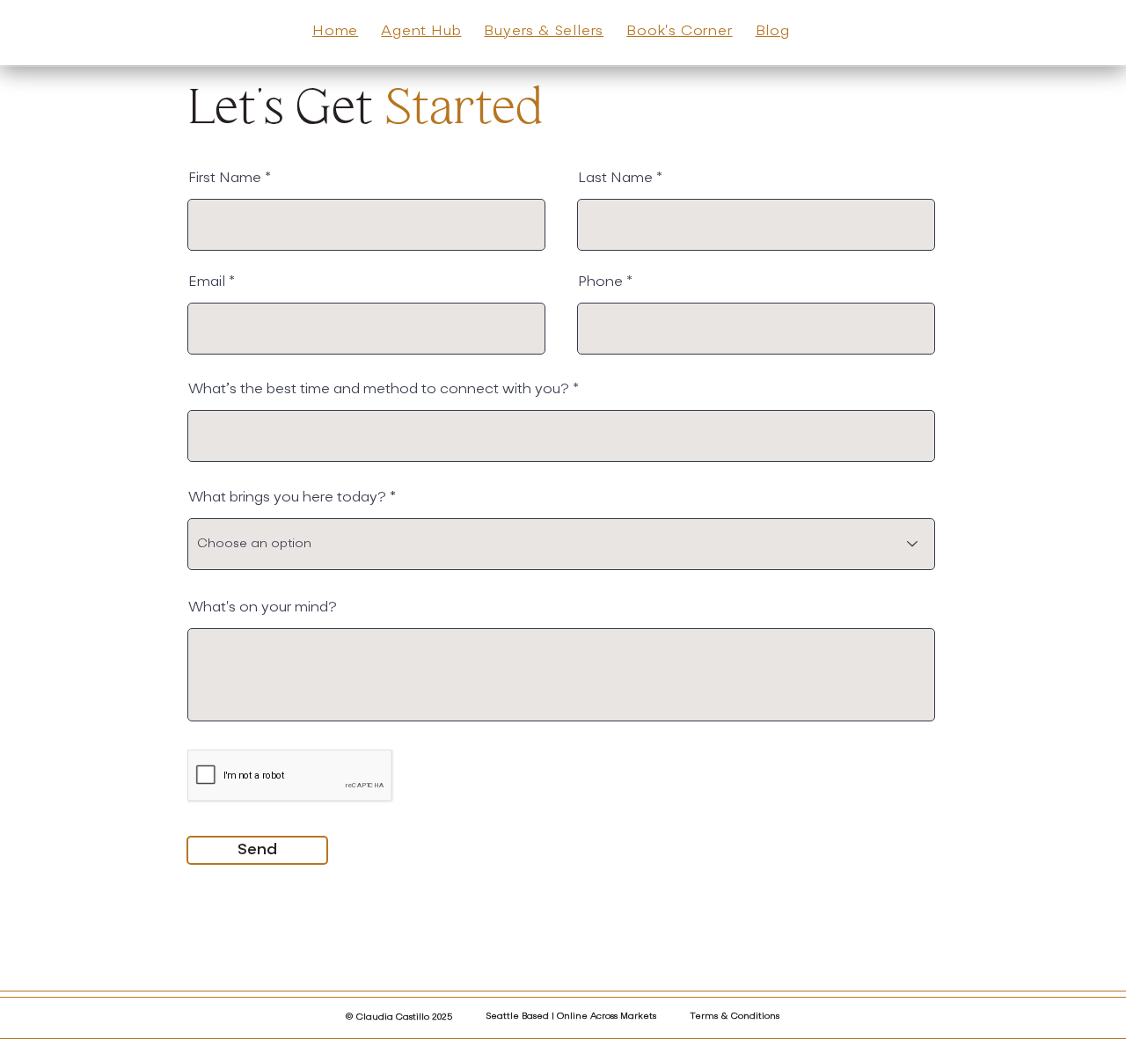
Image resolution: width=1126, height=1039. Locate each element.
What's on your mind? (262, 608)
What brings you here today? (287, 498)
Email (206, 282)
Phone (600, 282)
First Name (224, 179)
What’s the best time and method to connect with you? (378, 390)
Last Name (615, 179)
